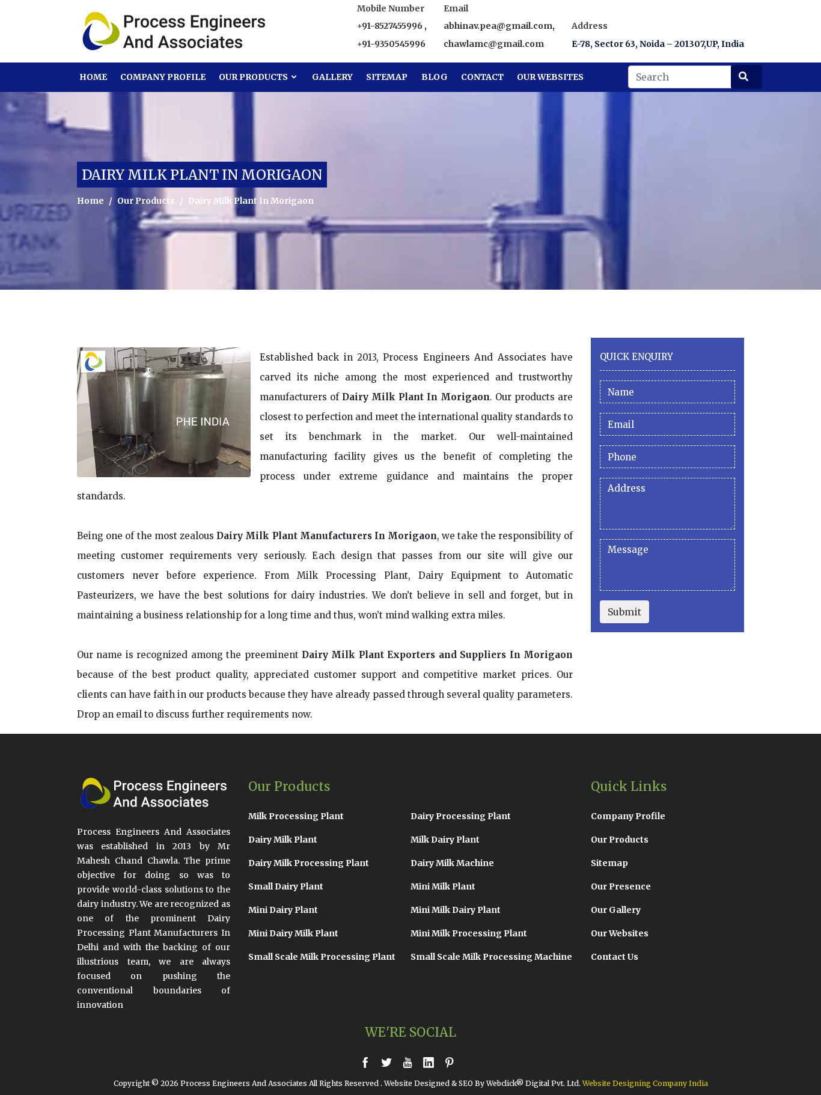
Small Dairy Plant (285, 886)
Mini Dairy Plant (283, 909)
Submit (624, 612)
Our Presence (621, 886)
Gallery (332, 77)
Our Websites (550, 77)
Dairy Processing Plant (460, 816)
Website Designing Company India (645, 1083)
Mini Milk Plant (442, 886)
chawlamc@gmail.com (494, 43)
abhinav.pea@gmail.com (498, 25)
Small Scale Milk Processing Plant (321, 956)
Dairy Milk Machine (452, 863)
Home (93, 77)
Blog (434, 77)
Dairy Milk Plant (282, 839)
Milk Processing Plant (296, 816)
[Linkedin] (432, 1062)
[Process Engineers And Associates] (131, 31)
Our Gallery (616, 909)
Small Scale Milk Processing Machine (491, 956)
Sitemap (386, 77)
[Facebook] (368, 1062)
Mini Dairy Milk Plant (293, 933)
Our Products (254, 77)
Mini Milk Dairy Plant (455, 909)
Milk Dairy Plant (445, 839)
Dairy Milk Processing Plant (308, 863)
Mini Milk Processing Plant (468, 933)
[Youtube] (410, 1062)
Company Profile (163, 77)
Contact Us (614, 956)
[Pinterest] (453, 1062)
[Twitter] (389, 1062)
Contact (482, 77)
